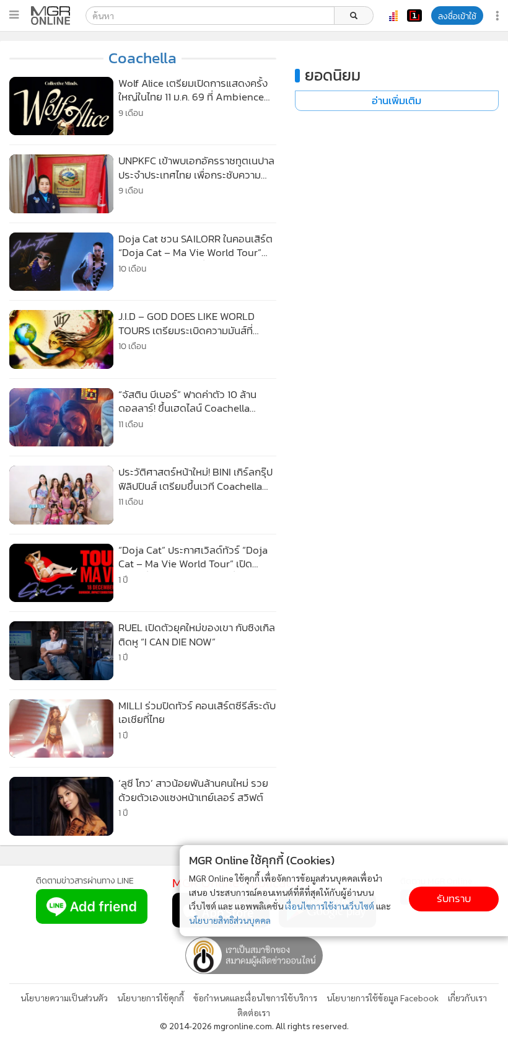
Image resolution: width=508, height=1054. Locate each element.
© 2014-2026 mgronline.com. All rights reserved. (254, 1025)
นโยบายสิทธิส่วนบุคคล (230, 920)
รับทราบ (454, 898)
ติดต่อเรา (253, 1012)
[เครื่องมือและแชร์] (499, 16)
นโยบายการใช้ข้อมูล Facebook (382, 997)
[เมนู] (14, 14)
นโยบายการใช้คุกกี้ (150, 997)
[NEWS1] (414, 15)
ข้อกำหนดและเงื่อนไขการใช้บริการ (255, 997)
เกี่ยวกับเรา (467, 997)
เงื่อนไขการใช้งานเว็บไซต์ (329, 905)
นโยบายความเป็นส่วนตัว (64, 997)
